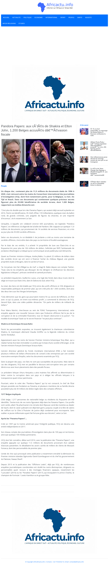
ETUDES (22, 23)
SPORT (62, 17)
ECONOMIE (38, 17)
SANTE (79, 17)
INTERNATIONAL (51, 17)
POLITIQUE (28, 17)
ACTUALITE (16, 17)
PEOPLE (71, 17)
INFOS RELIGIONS (9, 23)
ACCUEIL (6, 17)
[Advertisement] (54, 46)
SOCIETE (88, 17)
